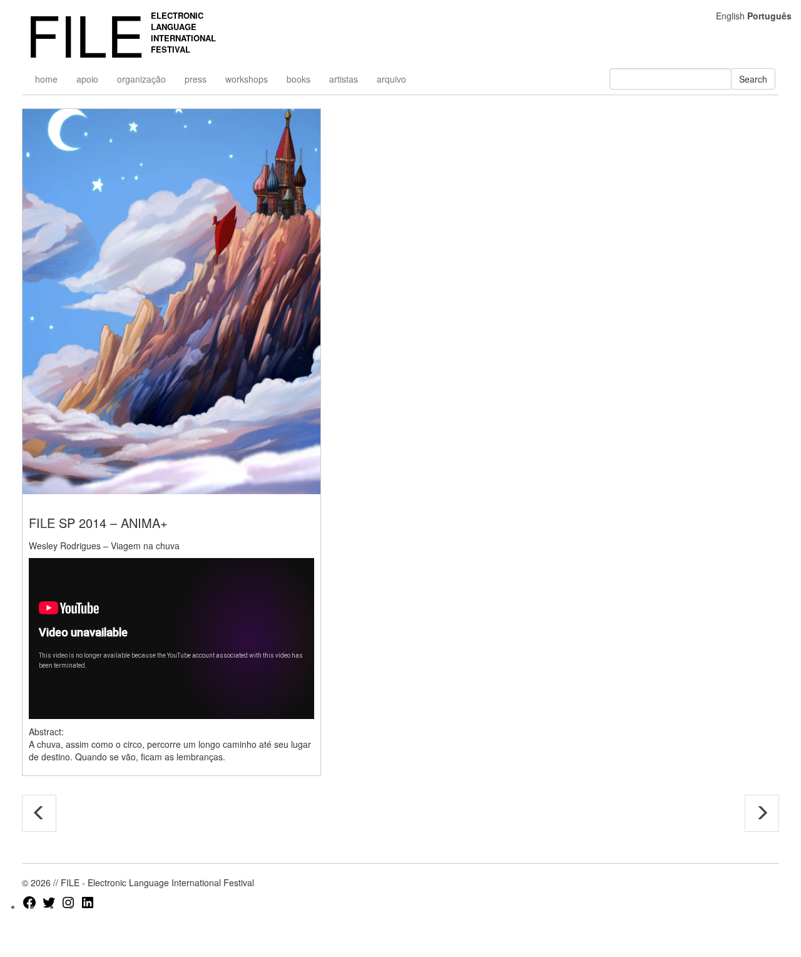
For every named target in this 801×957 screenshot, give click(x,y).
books (298, 79)
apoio (87, 79)
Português (769, 15)
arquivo (391, 79)
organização (141, 79)
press (196, 79)
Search (753, 79)
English (730, 15)
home (46, 79)
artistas (343, 79)
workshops (246, 79)
